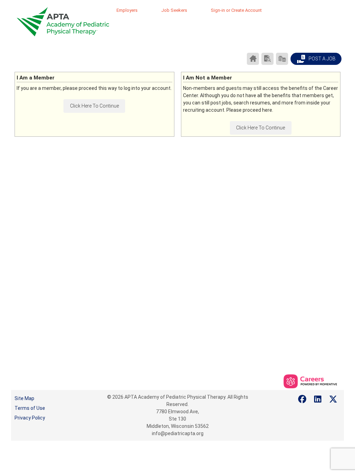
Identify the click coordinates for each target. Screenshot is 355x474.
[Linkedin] (318, 399)
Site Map (24, 398)
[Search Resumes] (267, 59)
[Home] (253, 59)
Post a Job (322, 58)
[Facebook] (303, 399)
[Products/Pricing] (282, 59)
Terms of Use (30, 408)
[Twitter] (333, 399)
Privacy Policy (30, 418)
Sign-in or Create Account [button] (236, 10)
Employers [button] (127, 10)
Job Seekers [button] (174, 10)
